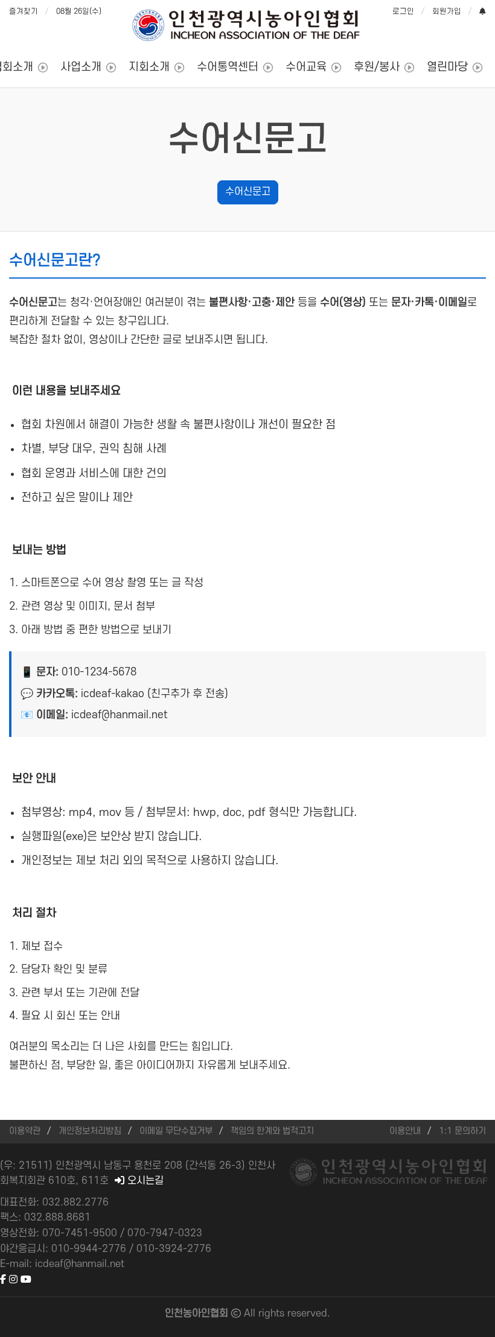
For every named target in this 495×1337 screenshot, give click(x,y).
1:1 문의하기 (462, 1131)
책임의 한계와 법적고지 (272, 1131)
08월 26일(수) (78, 11)
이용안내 (405, 1131)
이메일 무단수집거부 (175, 1131)
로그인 (403, 11)
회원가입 (446, 11)
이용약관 (24, 1131)
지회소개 (149, 67)
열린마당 (447, 67)
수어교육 (306, 67)
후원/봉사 (377, 67)
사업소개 (80, 67)
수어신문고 (247, 191)
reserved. (308, 1313)
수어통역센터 (227, 67)
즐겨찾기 (23, 11)
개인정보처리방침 (90, 1131)
